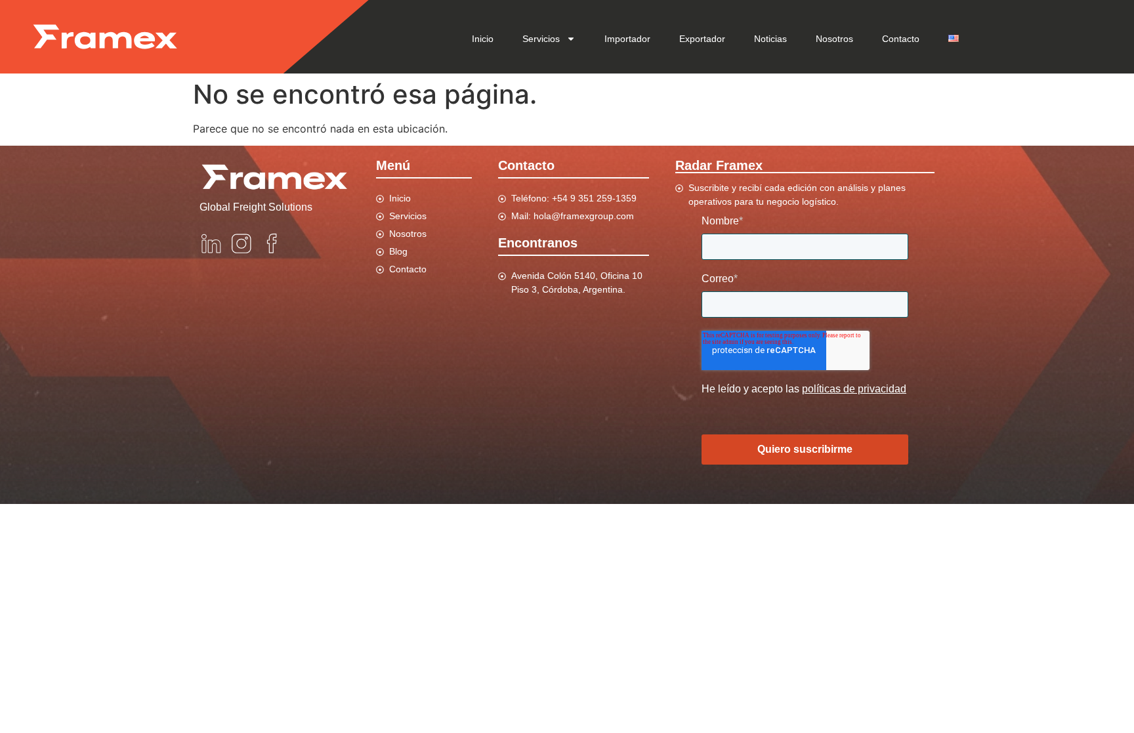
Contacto (900, 38)
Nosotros (834, 38)
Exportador (702, 38)
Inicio (483, 38)
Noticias (770, 38)
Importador (627, 38)
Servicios (541, 38)
